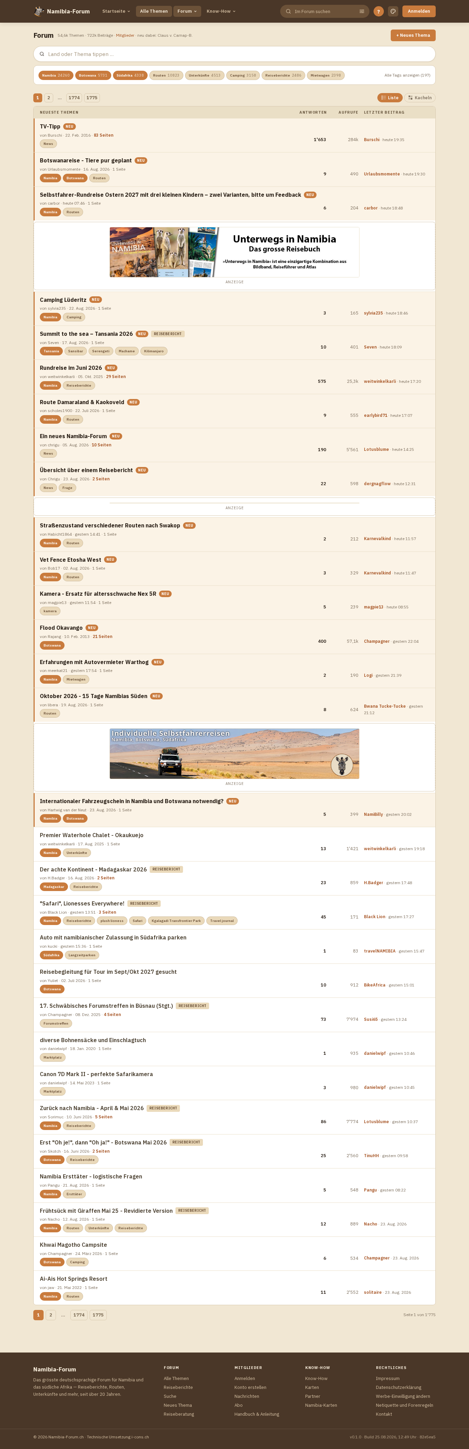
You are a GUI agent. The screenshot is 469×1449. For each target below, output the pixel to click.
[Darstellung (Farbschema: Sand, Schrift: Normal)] (393, 11)
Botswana (93, 75)
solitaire (373, 1292)
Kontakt (384, 1414)
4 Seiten (112, 1014)
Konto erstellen (250, 1387)
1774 (74, 98)
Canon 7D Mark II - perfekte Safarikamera (96, 1074)
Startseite (113, 11)
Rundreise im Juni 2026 (71, 367)
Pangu (370, 1190)
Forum (185, 11)
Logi (368, 675)
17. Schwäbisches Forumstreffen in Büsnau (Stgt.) (106, 1005)
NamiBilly (373, 814)
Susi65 (371, 1019)
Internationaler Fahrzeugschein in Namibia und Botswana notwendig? (132, 801)
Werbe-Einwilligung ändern (403, 1396)
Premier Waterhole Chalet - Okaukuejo (92, 835)
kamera (50, 611)
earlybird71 (375, 415)
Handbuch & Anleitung (257, 1414)
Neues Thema (178, 1405)
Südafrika (130, 75)
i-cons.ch (140, 1436)
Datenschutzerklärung (398, 1387)
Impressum (388, 1378)
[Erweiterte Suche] (362, 11)
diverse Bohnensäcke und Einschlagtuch (93, 1040)
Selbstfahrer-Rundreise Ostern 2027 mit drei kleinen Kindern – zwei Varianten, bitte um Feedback (170, 194)
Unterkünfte (205, 75)
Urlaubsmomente (382, 173)
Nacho (370, 1223)
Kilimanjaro (154, 351)
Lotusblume (376, 449)
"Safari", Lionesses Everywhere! (82, 903)
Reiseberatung (179, 1414)
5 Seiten (103, 1116)
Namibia (56, 75)
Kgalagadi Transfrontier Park (176, 921)
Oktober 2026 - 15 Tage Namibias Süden (93, 696)
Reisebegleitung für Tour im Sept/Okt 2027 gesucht (108, 971)
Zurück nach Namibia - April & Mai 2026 (92, 1108)
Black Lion (374, 916)
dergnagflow (377, 483)
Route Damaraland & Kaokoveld (82, 402)
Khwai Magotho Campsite (73, 1244)
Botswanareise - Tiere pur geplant (86, 160)
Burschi (371, 139)
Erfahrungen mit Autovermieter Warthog (94, 662)
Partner (312, 1396)
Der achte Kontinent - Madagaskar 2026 (93, 869)
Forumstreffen (56, 1023)
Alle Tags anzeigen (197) (408, 75)
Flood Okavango (61, 627)
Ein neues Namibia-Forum (73, 436)
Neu (69, 126)
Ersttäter (74, 1194)
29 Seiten (116, 376)
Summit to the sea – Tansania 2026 (86, 333)
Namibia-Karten (321, 1405)
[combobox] (324, 11)
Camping (243, 75)
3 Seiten (107, 912)
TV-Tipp (50, 126)
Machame (127, 351)
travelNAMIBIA (380, 951)
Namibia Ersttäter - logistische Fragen (91, 1176)
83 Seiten (103, 135)
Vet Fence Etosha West (70, 559)
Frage (67, 488)
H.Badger (373, 882)
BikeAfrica (375, 985)
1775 (92, 98)
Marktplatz (53, 1057)
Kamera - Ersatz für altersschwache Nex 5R (98, 593)
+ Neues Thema (413, 35)
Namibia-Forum (68, 11)
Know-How (219, 11)
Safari (137, 921)
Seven (370, 347)
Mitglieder (125, 35)
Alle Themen (154, 11)
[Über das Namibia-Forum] (38, 11)
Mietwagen (326, 75)
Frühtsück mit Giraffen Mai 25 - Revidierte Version (106, 1210)
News (48, 143)
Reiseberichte (283, 75)
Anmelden (419, 11)
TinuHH (371, 1155)
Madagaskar (54, 887)
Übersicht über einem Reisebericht (86, 470)
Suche (170, 1396)
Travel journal (222, 921)
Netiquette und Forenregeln (404, 1405)
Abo (239, 1405)
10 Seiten (101, 444)
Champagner (377, 641)
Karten (312, 1387)
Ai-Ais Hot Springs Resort (73, 1278)
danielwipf (375, 1053)
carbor (371, 207)
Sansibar (75, 351)
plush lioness (112, 921)
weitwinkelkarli (380, 381)
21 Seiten (102, 636)
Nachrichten (247, 1396)
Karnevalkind (377, 538)
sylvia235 (373, 313)
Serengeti (101, 351)
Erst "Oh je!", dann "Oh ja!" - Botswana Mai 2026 (103, 1142)
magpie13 (374, 606)
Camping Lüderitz (63, 299)
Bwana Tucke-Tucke (385, 706)
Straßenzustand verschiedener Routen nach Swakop (110, 525)
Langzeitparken (82, 955)
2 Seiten (101, 478)
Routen (166, 75)
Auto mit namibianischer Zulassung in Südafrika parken (113, 937)
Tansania (51, 351)
